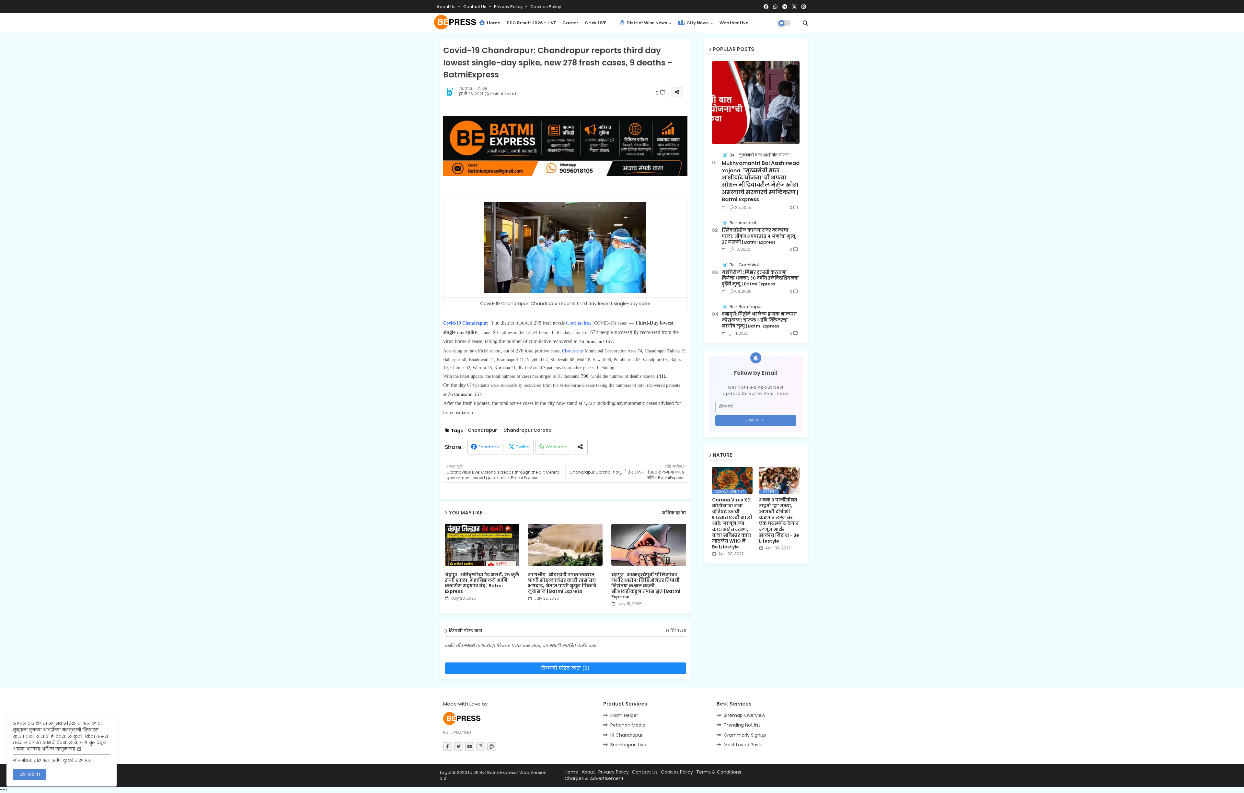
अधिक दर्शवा (674, 513)
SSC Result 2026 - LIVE (531, 23)
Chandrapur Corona (527, 430)
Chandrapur (573, 351)
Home (493, 23)
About (588, 772)
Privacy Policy (509, 7)
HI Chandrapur (626, 735)
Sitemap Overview (744, 715)
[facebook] (766, 6)
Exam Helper (624, 715)
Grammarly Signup (745, 735)
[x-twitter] (794, 6)
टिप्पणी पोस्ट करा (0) (565, 668)
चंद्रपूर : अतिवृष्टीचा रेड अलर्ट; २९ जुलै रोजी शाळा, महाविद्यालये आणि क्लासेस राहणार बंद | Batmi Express (482, 583)
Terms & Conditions (718, 772)
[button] (805, 23)
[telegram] (785, 6)
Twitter (523, 447)
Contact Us (645, 772)
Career (570, 23)
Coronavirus (579, 323)
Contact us (475, 7)
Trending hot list (742, 725)
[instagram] (804, 6)
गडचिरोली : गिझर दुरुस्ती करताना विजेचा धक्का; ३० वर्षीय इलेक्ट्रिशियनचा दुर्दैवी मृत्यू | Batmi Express (760, 278)
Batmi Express (501, 772)
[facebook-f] (447, 746)
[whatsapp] (775, 6)
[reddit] (491, 746)
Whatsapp (557, 447)
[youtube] (469, 746)
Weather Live (734, 23)
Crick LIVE (595, 23)
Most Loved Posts (743, 744)
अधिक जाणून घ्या (58, 749)
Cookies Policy (545, 7)
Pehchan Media (627, 725)
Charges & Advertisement (594, 779)
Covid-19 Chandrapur (465, 323)
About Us (446, 7)
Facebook (489, 447)
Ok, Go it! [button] (29, 774)
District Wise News (646, 23)
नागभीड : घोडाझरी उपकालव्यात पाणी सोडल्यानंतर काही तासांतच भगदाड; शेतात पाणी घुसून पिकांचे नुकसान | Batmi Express (562, 583)
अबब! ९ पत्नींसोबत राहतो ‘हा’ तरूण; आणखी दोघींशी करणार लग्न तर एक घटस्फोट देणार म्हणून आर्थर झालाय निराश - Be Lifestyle (779, 520)
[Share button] (580, 447)
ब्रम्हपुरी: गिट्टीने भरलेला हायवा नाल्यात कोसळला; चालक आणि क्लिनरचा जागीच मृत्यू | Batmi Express (759, 320)
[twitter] (458, 746)
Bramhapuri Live (628, 744)
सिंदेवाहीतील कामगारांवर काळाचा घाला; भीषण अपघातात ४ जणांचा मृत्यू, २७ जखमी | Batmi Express (759, 236)
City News (696, 23)
